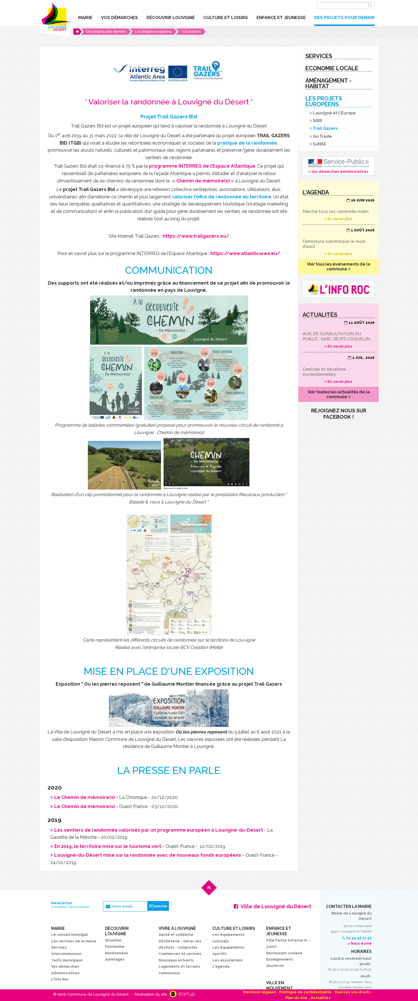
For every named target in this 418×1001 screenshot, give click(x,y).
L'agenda (220, 967)
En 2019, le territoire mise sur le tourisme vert (107, 846)
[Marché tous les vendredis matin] (338, 210)
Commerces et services (180, 954)
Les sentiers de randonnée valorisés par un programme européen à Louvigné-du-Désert (158, 830)
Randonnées (116, 953)
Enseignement (279, 959)
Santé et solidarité (176, 935)
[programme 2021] (196, 416)
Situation (113, 940)
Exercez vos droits (352, 992)
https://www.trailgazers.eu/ (196, 236)
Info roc (338, 288)
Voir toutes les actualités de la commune (339, 394)
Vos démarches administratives (338, 166)
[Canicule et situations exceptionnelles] (338, 369)
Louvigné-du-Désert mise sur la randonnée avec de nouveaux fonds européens (147, 855)
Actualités (320, 998)
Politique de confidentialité (305, 992)
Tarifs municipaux (66, 960)
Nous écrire (361, 943)
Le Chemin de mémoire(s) (84, 797)
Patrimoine (115, 947)
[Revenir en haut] (209, 892)
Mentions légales (259, 992)
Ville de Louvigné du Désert (276, 906)
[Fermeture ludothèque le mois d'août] (338, 242)
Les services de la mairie (73, 941)
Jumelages (115, 959)
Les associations (227, 960)
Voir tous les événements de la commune (338, 266)
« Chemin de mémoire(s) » (202, 181)
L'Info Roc (60, 979)
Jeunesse (275, 966)
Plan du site (296, 998)
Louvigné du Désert (56, 18)
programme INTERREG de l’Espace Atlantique (202, 166)
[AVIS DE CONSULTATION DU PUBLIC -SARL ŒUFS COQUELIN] (338, 334)
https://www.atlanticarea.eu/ (245, 253)
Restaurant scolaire (284, 953)
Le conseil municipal (69, 935)
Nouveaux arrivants (176, 960)
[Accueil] (77, 31)
